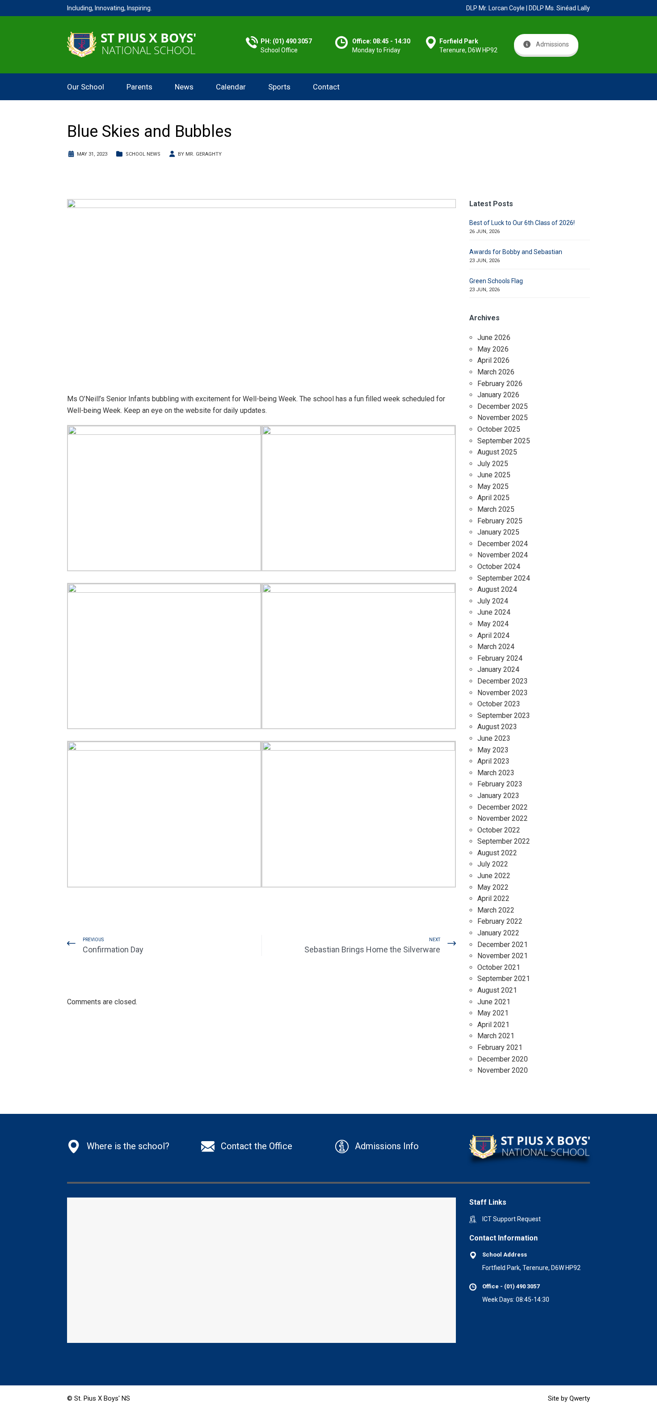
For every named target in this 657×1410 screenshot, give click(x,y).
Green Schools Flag (496, 281)
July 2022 (492, 864)
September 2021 (503, 978)
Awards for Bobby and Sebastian (515, 251)
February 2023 (499, 784)
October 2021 (498, 967)
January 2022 (498, 933)
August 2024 (497, 589)
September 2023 (503, 715)
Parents (139, 86)
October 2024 (498, 566)
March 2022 (495, 910)
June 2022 (493, 875)
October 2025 (498, 429)
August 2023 (497, 726)
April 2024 (493, 635)
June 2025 (493, 475)
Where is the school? (128, 1146)
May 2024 (493, 624)
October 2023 (498, 704)
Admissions (552, 44)
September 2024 (503, 578)
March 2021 (495, 1036)
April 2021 (493, 1024)
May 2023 (493, 750)
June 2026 (493, 337)
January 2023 (498, 795)
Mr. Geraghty (203, 154)
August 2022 (497, 853)
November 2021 (502, 955)
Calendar (231, 86)
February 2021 (499, 1047)
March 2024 (495, 646)
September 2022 (503, 841)
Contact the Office (256, 1146)
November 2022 (502, 818)
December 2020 (502, 1059)
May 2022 (493, 887)
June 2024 (493, 612)
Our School (85, 86)
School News (143, 154)
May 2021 (493, 1013)
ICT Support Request (511, 1219)
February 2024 (499, 658)
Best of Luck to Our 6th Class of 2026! (522, 222)
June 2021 (493, 1002)
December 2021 (502, 944)
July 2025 (492, 463)
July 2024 (492, 601)
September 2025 (503, 441)
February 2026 (499, 383)
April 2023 (493, 761)
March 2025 (495, 509)
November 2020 (502, 1070)
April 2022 (493, 898)
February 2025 (499, 521)
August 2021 (497, 990)
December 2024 (502, 543)
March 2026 (495, 372)
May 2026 (493, 349)
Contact (326, 86)
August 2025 (497, 452)
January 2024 (498, 669)
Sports (279, 86)
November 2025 (502, 417)
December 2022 (502, 807)
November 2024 (502, 555)
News (184, 86)
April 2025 (493, 497)
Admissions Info (387, 1146)
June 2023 (493, 738)
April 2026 (493, 360)
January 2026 (498, 395)
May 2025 (493, 486)
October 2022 (498, 830)
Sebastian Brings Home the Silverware (372, 949)
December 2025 (502, 406)
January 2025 (498, 532)
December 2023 (502, 681)
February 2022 (499, 921)
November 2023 (502, 692)
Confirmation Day (113, 949)
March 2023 (495, 773)
